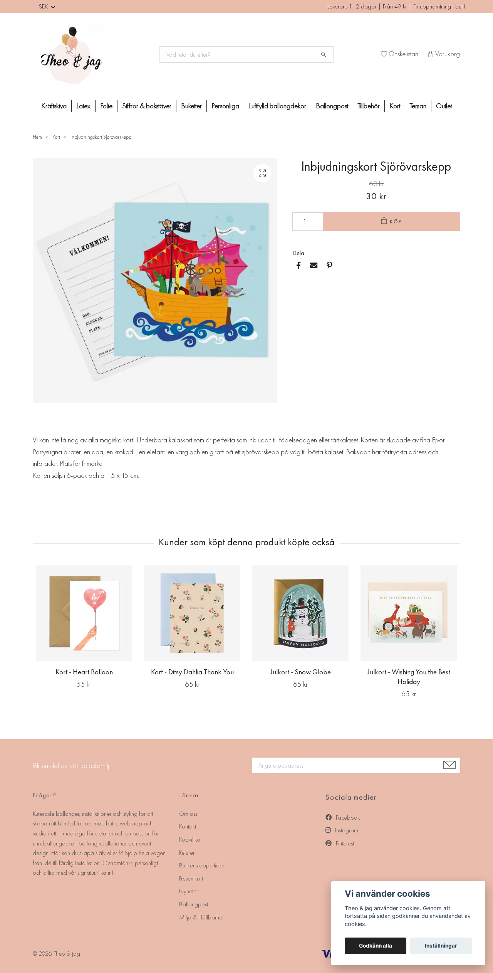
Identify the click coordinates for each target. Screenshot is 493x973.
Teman (418, 106)
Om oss (188, 814)
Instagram (346, 830)
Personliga (225, 106)
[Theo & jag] (91, 54)
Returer (187, 853)
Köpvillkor (190, 839)
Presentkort (191, 878)
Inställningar (441, 946)
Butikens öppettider (201, 865)
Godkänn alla (375, 946)
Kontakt (187, 826)
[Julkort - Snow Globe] (300, 613)
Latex (83, 106)
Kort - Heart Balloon (84, 672)
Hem (37, 136)
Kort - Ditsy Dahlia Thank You (192, 672)
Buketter (191, 106)
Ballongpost (332, 106)
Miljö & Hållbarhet (201, 917)
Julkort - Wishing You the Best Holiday (408, 676)
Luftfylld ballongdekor (277, 106)
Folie (106, 106)
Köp (396, 221)
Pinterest (344, 843)
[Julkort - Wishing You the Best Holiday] (408, 613)
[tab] (42, 418)
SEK (44, 6)
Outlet (444, 106)
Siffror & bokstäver (146, 106)
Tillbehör (369, 106)
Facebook (347, 817)
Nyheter (188, 891)
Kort (394, 106)
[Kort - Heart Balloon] (84, 613)
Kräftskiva (54, 106)
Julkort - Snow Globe (300, 672)
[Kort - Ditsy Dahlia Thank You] (192, 613)
